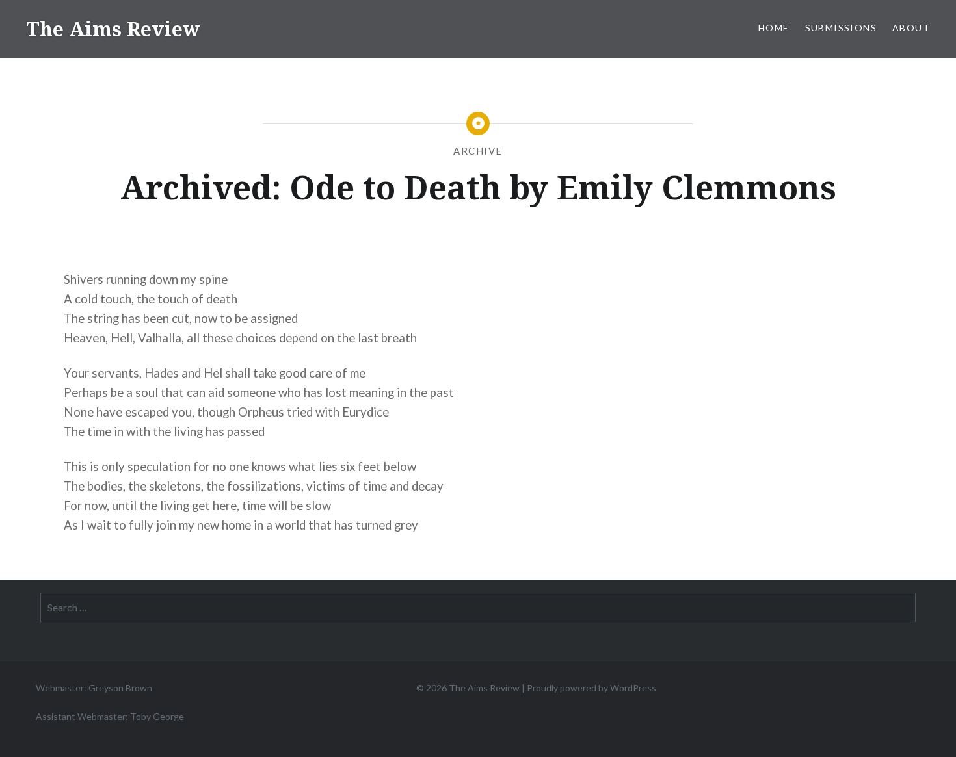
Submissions (841, 27)
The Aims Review (113, 29)
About (911, 27)
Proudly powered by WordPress (591, 687)
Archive (478, 151)
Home (774, 27)
